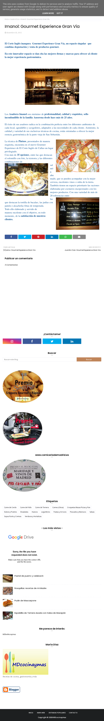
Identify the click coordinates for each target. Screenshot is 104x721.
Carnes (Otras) (58, 507)
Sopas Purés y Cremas (12, 516)
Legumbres (45, 512)
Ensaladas (24, 512)
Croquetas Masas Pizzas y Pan (78, 507)
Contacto (73, 713)
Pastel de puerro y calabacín (28, 575)
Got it (60, 13)
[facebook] (32, 341)
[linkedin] (72, 341)
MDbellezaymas (9, 634)
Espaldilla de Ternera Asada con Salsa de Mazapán (40, 612)
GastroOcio (14, 19)
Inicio (7, 19)
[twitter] (52, 341)
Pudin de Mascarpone (25, 600)
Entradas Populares (57, 713)
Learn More (48, 13)
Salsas (92, 512)
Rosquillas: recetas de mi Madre (30, 588)
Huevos (35, 512)
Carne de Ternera (42, 507)
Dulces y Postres (10, 512)
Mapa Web (41, 713)
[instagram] (12, 341)
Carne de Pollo (26, 507)
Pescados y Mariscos (78, 512)
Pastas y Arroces (60, 512)
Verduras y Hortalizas (33, 516)
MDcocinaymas (59, 717)
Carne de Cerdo (10, 507)
